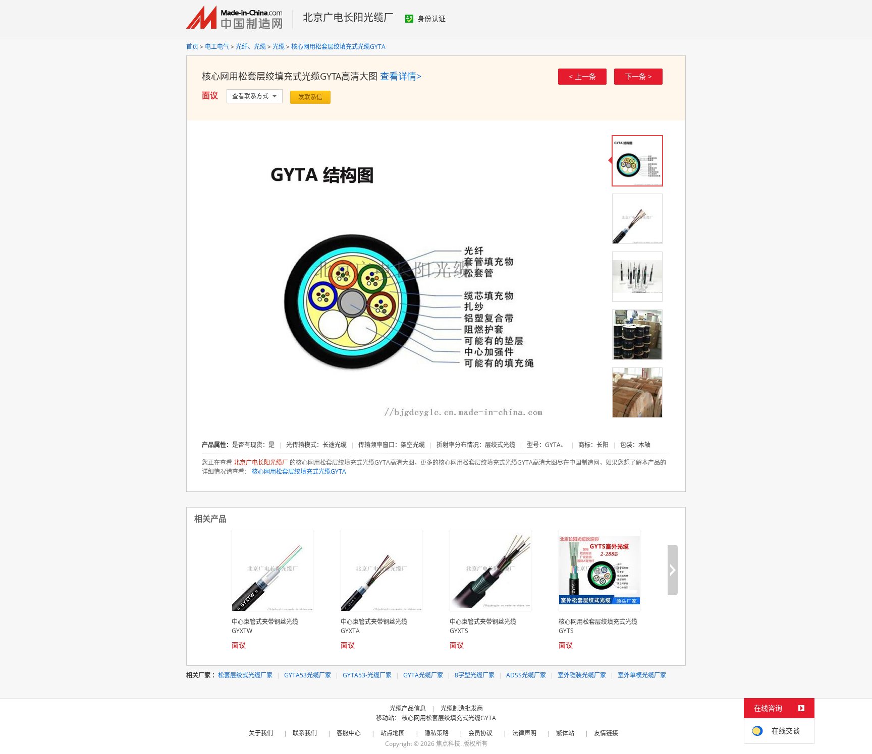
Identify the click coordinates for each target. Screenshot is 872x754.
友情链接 (606, 733)
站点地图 (392, 733)
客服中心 (349, 733)
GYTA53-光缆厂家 (367, 675)
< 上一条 (582, 76)
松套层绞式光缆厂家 (245, 675)
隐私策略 (436, 733)
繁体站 (565, 733)
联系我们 (305, 733)
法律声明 (524, 733)
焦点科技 (448, 743)
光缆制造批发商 (462, 708)
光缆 (278, 46)
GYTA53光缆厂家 (307, 675)
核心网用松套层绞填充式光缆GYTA (338, 46)
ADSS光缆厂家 (526, 675)
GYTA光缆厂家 (423, 675)
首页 (192, 46)
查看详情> (400, 76)
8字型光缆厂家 (475, 675)
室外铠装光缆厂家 (582, 675)
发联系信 (310, 97)
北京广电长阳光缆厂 (348, 17)
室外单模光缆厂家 (642, 675)
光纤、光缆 (251, 46)
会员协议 (480, 733)
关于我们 (261, 733)
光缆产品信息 (408, 708)
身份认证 (431, 18)
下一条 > (638, 76)
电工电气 (217, 46)
